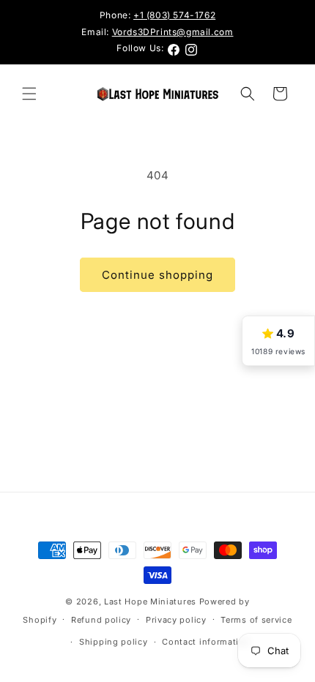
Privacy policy (176, 620)
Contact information (206, 642)
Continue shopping (157, 275)
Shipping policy (113, 642)
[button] (29, 94)
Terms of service (256, 620)
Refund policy (101, 620)
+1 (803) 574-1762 (174, 15)
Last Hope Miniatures (150, 601)
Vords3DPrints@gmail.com (173, 31)
